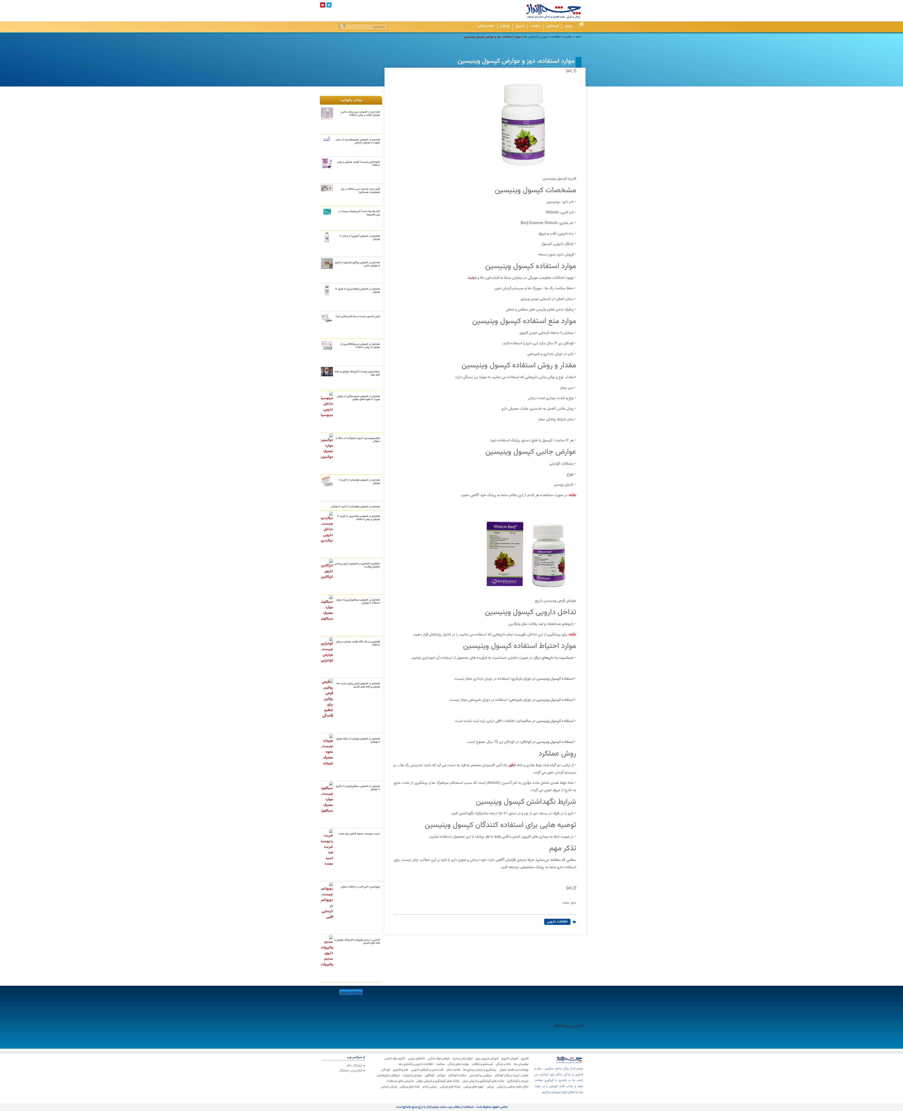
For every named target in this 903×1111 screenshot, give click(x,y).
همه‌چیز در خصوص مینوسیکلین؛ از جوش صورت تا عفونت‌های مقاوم (358, 397)
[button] (351, 992)
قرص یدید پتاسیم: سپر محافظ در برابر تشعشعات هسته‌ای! (360, 190)
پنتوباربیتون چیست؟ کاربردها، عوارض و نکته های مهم (357, 373)
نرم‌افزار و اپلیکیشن (388, 1075)
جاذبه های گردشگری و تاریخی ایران (483, 1081)
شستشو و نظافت (482, 1064)
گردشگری (552, 26)
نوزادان (441, 1075)
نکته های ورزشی (410, 1086)
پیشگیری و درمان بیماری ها (479, 1070)
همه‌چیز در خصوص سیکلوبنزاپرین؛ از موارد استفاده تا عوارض (358, 601)
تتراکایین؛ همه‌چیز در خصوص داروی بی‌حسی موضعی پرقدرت (357, 565)
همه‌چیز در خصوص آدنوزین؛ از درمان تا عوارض (360, 237)
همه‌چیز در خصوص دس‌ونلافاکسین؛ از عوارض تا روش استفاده (360, 345)
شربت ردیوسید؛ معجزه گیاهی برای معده (359, 834)
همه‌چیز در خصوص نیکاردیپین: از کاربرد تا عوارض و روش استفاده (358, 517)
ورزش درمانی (389, 1086)
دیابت (472, 278)
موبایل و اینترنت (412, 1075)
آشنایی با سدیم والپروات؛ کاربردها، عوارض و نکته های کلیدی (357, 941)
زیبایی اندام (430, 1086)
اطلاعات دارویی (557, 921)
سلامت (535, 26)
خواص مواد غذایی (439, 1058)
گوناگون (429, 1075)
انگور (511, 765)
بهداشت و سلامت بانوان (513, 1070)
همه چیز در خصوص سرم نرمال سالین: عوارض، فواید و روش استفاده (360, 113)
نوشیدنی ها (521, 1064)
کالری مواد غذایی (394, 1058)
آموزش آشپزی (509, 1058)
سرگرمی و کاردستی (480, 1075)
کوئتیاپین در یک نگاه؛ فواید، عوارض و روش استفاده (358, 643)
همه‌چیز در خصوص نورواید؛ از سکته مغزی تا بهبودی (358, 740)
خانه (579, 36)
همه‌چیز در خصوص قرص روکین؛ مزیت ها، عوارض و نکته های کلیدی (358, 685)
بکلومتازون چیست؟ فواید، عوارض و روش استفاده (358, 163)
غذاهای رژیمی (416, 1058)
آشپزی (520, 26)
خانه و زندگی (486, 26)
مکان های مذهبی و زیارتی (512, 1086)
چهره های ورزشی (473, 1086)
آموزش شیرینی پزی (487, 1058)
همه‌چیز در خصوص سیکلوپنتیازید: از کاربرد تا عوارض (358, 787)
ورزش (568, 26)
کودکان (505, 26)
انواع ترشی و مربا (463, 1058)
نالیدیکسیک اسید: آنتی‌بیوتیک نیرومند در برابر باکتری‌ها (359, 212)
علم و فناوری (400, 1070)
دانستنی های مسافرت (400, 1081)
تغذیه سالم (453, 1070)
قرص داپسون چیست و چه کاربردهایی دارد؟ (358, 316)
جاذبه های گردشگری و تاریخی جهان (437, 1081)
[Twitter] (329, 5)
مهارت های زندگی (458, 1064)
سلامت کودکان (457, 1075)
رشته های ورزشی (450, 1086)
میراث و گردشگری (517, 1081)
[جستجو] (342, 26)
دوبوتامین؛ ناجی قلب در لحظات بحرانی (360, 887)
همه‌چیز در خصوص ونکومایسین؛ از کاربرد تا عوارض (357, 290)
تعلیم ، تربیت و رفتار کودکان (511, 1075)
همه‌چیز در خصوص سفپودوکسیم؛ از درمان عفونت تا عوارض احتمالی (358, 141)
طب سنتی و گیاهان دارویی (427, 1070)
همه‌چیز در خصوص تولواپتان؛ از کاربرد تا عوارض (359, 481)
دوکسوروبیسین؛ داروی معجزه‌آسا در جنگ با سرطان (358, 439)
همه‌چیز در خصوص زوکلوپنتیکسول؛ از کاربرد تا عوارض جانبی (357, 264)
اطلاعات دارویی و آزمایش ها (542, 36)
